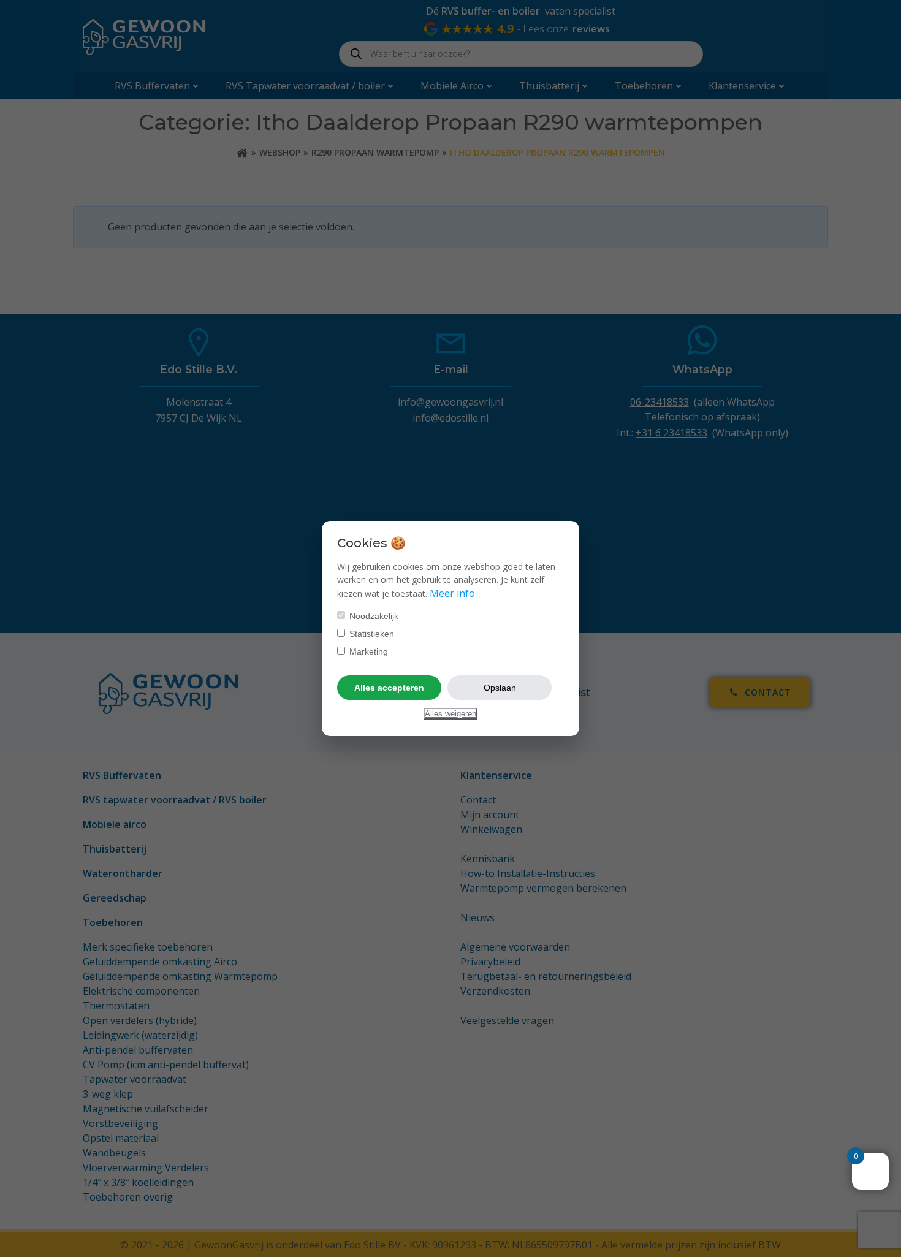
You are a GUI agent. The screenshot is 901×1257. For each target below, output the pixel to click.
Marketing (367, 651)
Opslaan (500, 688)
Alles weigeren (450, 713)
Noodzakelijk (372, 616)
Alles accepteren (389, 688)
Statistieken (370, 634)
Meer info (452, 593)
